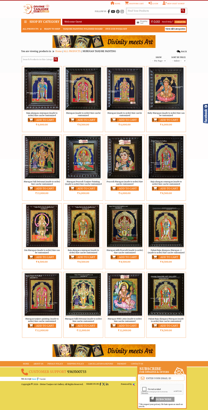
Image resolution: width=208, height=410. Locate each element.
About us (38, 364)
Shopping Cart (136, 4)
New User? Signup (176, 4)
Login (155, 4)
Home (117, 4)
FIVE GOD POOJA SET (116, 29)
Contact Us (180, 22)
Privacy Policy (55, 364)
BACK (184, 51)
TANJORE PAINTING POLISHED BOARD (83, 29)
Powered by (126, 384)
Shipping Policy (75, 364)
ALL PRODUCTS (30, 29)
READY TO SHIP (52, 29)
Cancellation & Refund (100, 364)
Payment (121, 364)
